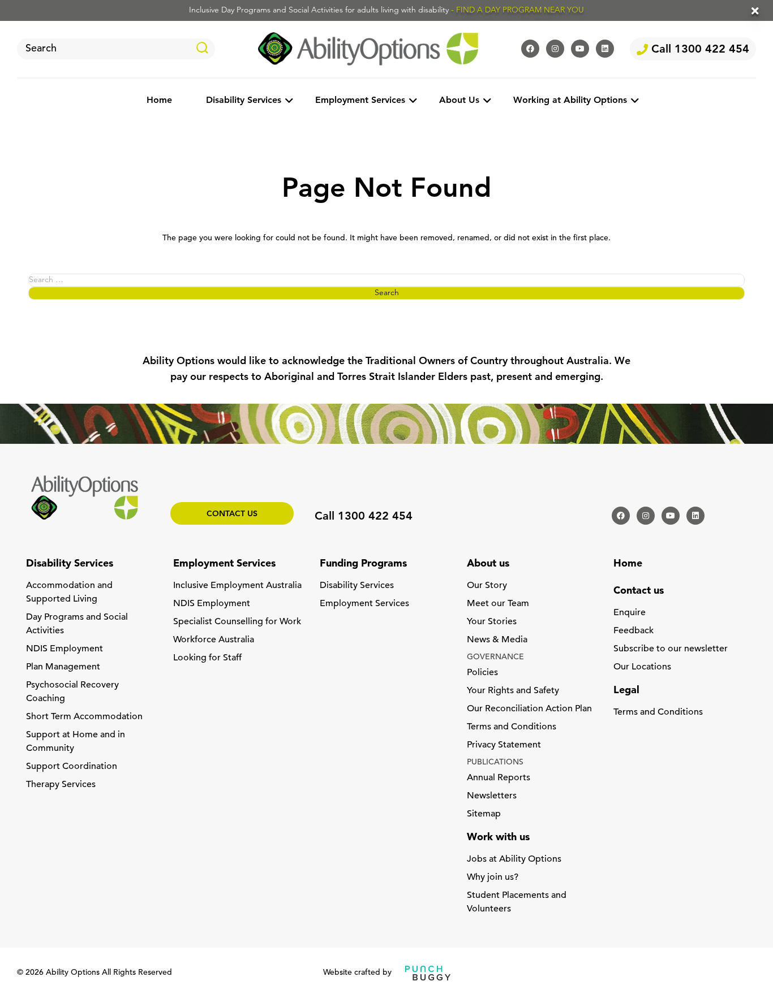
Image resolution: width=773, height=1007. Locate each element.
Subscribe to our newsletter (670, 649)
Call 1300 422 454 (698, 49)
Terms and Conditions (511, 727)
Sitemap (484, 814)
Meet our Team (498, 603)
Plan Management (63, 667)
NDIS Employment (64, 649)
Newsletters (492, 796)
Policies (482, 672)
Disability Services (243, 100)
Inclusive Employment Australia (237, 585)
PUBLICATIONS (495, 762)
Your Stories (492, 621)
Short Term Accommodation (84, 716)
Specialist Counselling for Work (237, 621)
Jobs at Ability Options (514, 859)
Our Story (487, 585)
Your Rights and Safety (513, 690)
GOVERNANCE (495, 657)
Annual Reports (498, 778)
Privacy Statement (504, 745)
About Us (459, 100)
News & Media (497, 640)
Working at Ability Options (570, 100)
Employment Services (360, 100)
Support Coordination (71, 766)
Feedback (633, 631)
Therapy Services (61, 784)
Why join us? (492, 877)
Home (159, 100)
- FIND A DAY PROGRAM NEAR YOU (517, 10)
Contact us (232, 514)
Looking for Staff (207, 658)
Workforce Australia (213, 640)
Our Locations (642, 667)
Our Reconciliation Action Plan (529, 709)
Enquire (629, 612)
